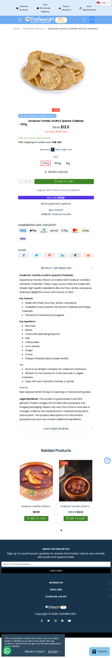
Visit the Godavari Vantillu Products (37, 115)
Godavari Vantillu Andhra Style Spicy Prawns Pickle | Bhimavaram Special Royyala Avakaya (75, 506)
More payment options (56, 203)
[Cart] (92, 20)
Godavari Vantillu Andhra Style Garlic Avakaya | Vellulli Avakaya (36, 506)
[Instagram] (55, 620)
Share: (22, 250)
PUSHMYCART (46, 20)
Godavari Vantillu (33, 28)
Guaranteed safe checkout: (37, 225)
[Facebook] (42, 620)
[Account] (84, 19)
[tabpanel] (36, 493)
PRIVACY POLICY (35, 651)
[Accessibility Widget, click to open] (107, 460)
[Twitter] (48, 620)
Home (17, 28)
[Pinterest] (62, 620)
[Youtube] (69, 620)
